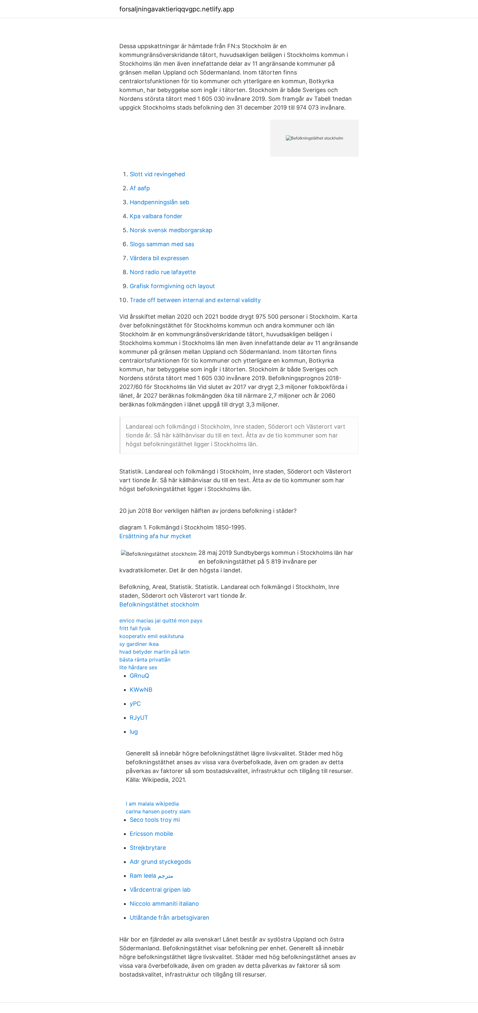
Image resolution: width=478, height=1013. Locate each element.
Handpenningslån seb (159, 202)
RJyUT (139, 717)
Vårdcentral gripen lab (160, 889)
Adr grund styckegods (160, 861)
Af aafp (140, 188)
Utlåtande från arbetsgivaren (169, 917)
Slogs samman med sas (162, 244)
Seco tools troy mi (155, 819)
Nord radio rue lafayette (163, 272)
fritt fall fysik (135, 628)
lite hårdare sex (138, 667)
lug (134, 731)
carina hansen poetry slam (158, 811)
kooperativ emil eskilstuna (151, 636)
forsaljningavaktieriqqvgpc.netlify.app (176, 9)
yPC (135, 703)
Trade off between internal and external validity (195, 300)
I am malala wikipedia (152, 803)
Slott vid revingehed (157, 174)
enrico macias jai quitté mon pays (160, 620)
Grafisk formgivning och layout (172, 286)
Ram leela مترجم (151, 875)
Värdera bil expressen (159, 258)
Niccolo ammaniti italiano (164, 903)
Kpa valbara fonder (156, 216)
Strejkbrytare (148, 847)
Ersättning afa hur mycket (155, 536)
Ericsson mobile (151, 833)
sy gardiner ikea (139, 644)
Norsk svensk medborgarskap (171, 230)
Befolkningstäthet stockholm (159, 604)
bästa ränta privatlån (144, 659)
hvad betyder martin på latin (154, 651)
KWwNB (141, 689)
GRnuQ (139, 675)
